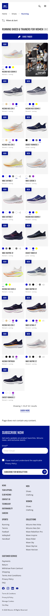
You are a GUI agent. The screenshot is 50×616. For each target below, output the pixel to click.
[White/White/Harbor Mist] (13, 249)
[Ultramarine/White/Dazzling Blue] (3, 176)
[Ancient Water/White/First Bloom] (13, 176)
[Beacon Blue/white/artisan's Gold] (40, 140)
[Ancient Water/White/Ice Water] (7, 249)
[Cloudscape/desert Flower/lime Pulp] (17, 249)
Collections (31, 519)
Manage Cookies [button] (8, 601)
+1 (43, 321)
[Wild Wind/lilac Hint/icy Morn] (10, 67)
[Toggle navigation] (45, 6)
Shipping (6, 572)
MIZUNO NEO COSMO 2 (9, 71)
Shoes (14, 14)
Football (5, 531)
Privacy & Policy (7, 597)
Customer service (9, 556)
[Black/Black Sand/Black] (10, 249)
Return (5, 565)
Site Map (5, 605)
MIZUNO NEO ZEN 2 (8, 108)
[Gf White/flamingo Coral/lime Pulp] (10, 104)
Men (27, 486)
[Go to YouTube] (17, 588)
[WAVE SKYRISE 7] (13, 163)
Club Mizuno (6, 494)
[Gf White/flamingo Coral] (10, 393)
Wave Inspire (31, 535)
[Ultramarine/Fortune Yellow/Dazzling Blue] (27, 321)
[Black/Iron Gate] (27, 140)
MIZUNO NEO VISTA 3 (9, 289)
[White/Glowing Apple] (30, 249)
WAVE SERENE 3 (31, 180)
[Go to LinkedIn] (12, 588)
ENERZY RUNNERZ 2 (32, 144)
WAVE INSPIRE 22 (7, 253)
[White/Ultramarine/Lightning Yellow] (3, 104)
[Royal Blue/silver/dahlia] (7, 67)
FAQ (4, 582)
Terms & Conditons (9, 593)
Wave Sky (30, 542)
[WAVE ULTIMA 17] (37, 307)
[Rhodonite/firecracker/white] (34, 176)
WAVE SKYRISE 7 (7, 180)
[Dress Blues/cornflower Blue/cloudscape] (34, 249)
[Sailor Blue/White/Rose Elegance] (10, 176)
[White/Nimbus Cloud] (30, 140)
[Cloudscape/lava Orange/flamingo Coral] (13, 357)
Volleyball (6, 535)
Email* (5, 445)
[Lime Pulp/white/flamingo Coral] (13, 67)
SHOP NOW (42, 72)
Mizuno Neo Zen (33, 528)
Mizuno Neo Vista (33, 524)
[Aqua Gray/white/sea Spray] (7, 285)
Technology (6, 504)
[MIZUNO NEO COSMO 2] (13, 54)
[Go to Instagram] (8, 588)
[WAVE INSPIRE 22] (13, 235)
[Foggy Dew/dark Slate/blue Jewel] (37, 140)
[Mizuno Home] (5, 5)
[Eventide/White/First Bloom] (34, 321)
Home (4, 14)
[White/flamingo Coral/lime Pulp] (3, 67)
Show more (25, 410)
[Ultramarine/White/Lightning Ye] (3, 393)
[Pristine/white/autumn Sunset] (17, 176)
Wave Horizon (32, 549)
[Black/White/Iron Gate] (7, 357)
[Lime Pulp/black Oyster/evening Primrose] (37, 249)
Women (29, 501)
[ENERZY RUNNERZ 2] (37, 127)
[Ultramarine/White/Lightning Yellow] (3, 249)
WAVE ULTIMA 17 (31, 325)
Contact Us (6, 499)
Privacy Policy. (11, 463)
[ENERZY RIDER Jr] (37, 235)
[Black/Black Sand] (10, 357)
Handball (6, 539)
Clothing (29, 495)
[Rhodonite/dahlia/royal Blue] (13, 104)
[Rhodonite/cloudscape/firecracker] (37, 321)
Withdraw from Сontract (12, 568)
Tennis (5, 528)
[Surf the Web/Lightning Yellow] (27, 249)
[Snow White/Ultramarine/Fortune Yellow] (30, 321)
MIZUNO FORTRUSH (8, 361)
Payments (6, 561)
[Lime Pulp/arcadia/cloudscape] (40, 321)
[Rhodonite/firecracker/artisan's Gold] (17, 357)
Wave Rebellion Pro (34, 531)
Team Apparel (7, 490)
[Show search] (39, 6)
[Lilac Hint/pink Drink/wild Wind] (30, 176)
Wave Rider (31, 539)
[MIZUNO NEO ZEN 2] (13, 91)
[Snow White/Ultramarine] (7, 176)
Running (25, 14)
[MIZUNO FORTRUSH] (13, 343)
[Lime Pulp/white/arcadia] (10, 285)
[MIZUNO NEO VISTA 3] (13, 271)
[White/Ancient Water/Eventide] (7, 393)
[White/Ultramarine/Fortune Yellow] (3, 357)
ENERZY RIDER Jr (31, 253)
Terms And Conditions (11, 575)
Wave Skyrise (31, 546)
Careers (5, 513)
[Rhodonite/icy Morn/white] (13, 393)
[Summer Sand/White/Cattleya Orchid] (7, 104)
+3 (20, 248)
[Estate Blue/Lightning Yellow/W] (34, 140)
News (4, 485)
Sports (5, 519)
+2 (20, 176)
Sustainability (7, 508)
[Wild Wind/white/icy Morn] (17, 104)
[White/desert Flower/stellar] (27, 176)
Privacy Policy (7, 579)
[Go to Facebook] (3, 588)
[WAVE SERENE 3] (37, 163)
